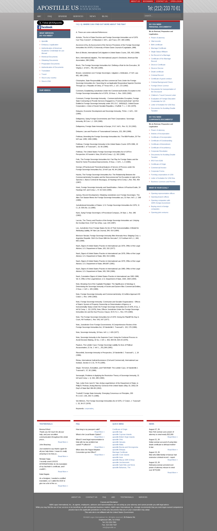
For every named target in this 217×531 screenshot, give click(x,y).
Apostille (44, 41)
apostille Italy (117, 432)
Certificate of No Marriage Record (161, 60)
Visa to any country (48, 78)
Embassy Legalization (49, 45)
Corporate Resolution (159, 151)
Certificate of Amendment (160, 144)
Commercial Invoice (158, 168)
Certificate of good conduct (161, 79)
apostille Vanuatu (118, 442)
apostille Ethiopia (118, 450)
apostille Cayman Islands (122, 434)
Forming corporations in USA (162, 175)
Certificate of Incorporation (161, 137)
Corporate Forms (157, 171)
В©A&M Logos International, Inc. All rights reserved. (103, 517)
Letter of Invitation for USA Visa (163, 105)
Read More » (63, 442)
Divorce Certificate (158, 65)
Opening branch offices (160, 197)
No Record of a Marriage (160, 55)
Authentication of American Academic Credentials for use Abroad (52, 50)
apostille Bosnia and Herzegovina (125, 447)
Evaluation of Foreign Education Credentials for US (163, 100)
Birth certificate (157, 45)
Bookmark (148, 1)
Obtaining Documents (49, 60)
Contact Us (161, 1)
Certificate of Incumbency (161, 148)
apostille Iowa (117, 457)
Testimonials (126, 497)
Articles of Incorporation (160, 134)
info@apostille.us (109, 527)
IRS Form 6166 (157, 161)
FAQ (77, 24)
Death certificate (157, 72)
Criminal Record (157, 75)
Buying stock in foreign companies (160, 207)
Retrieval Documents (49, 57)
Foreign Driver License (160, 86)
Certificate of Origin (158, 164)
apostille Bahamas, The (121, 467)
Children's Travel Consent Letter (163, 95)
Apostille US (69, 8)
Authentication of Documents (52, 67)
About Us (135, 1)
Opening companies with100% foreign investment (160, 201)
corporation (89, 408)
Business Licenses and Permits (163, 182)
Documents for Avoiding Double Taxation (163, 109)
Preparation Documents (50, 64)
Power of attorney (158, 38)
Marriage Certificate (158, 48)
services (143, 497)
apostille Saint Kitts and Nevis (123, 465)
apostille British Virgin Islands (123, 437)
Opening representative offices (163, 193)
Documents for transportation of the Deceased (163, 90)
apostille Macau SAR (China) (123, 460)
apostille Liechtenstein (120, 462)
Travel (43, 74)
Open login (176, 1)
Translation (45, 71)
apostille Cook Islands (120, 455)
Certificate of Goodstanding (161, 141)
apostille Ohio (117, 439)
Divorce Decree (157, 68)
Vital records (156, 41)
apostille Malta (117, 445)
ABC (113, 497)
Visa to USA (46, 81)
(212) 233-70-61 (164, 8)
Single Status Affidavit (159, 52)
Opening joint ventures (159, 212)
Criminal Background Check (162, 82)
